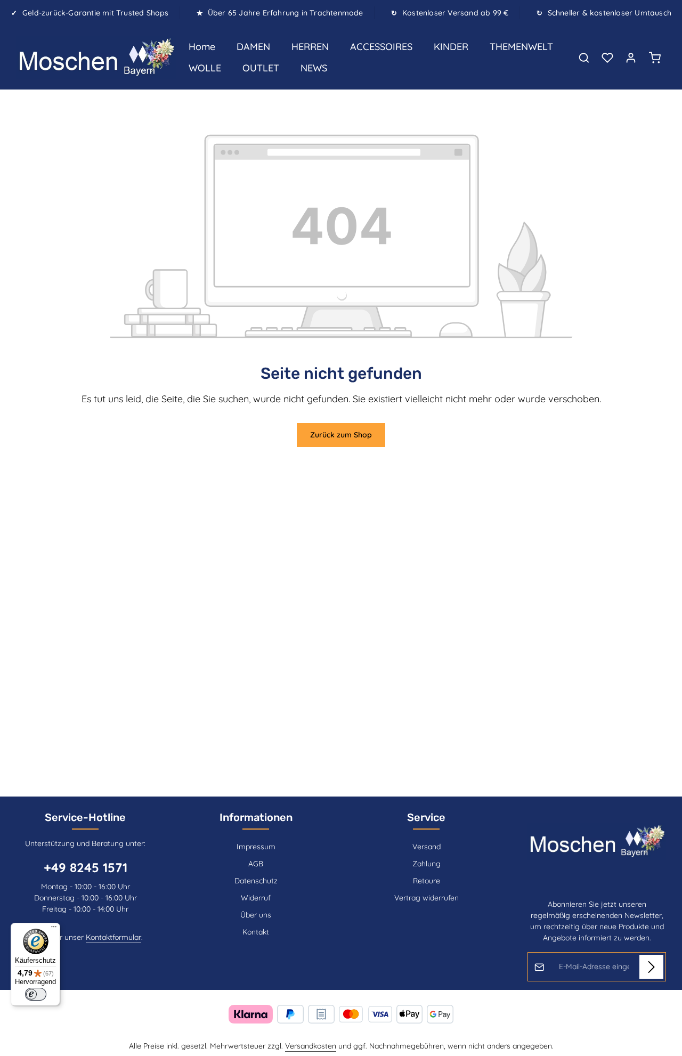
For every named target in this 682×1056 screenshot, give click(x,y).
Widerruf (256, 898)
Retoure (426, 881)
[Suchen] (584, 57)
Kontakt (255, 932)
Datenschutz (256, 881)
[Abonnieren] (651, 967)
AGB (255, 863)
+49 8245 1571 (85, 867)
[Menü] (53, 929)
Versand (426, 846)
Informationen (256, 817)
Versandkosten (310, 1046)
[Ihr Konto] (631, 57)
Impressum (256, 846)
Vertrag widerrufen (426, 898)
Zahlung (426, 863)
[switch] (35, 994)
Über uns (255, 915)
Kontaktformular (113, 937)
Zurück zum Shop (341, 435)
